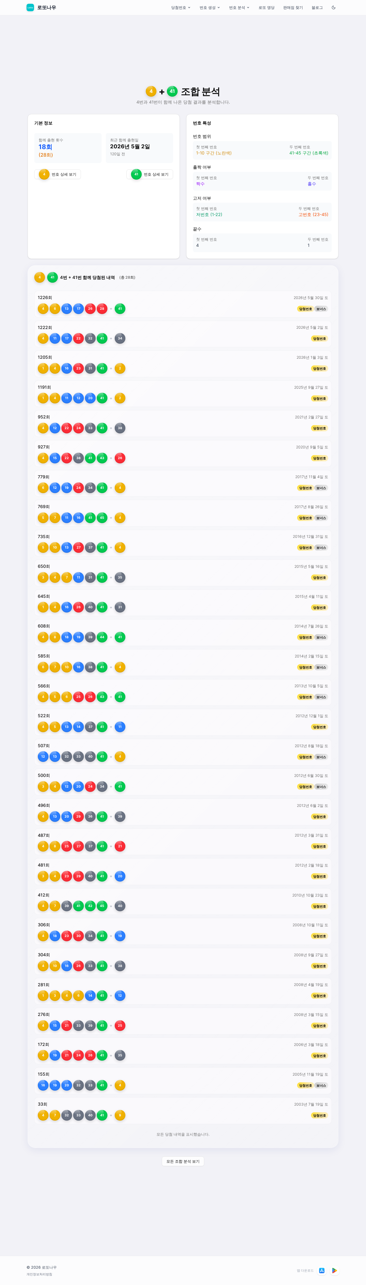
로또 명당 (267, 7)
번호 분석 (237, 7)
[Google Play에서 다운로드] (334, 1270)
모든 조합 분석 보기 (183, 1161)
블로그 (317, 7)
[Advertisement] (183, 55)
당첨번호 (178, 7)
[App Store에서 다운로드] (322, 1270)
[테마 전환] (333, 7)
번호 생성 (208, 7)
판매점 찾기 (293, 7)
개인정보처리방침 (39, 1274)
